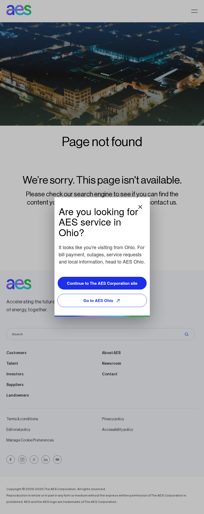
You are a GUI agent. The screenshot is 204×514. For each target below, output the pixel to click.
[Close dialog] (140, 207)
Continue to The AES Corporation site (102, 283)
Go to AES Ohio (98, 300)
